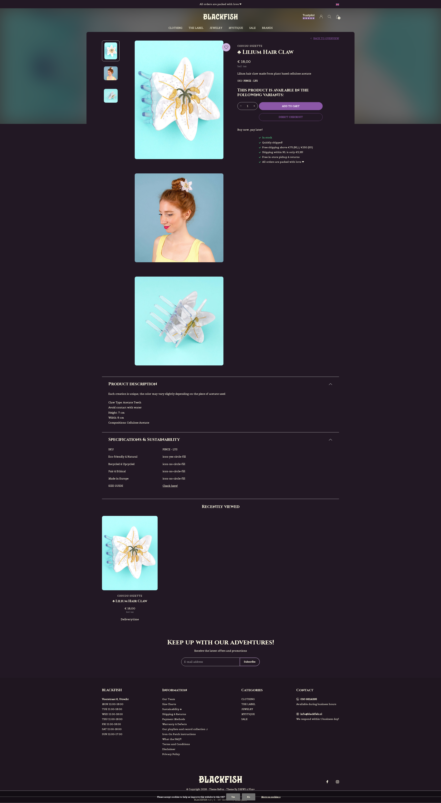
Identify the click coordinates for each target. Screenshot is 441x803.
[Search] (329, 16)
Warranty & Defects (174, 724)
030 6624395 (308, 699)
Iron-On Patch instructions (179, 734)
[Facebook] (327, 781)
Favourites (226, 47)
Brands (267, 28)
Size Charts (169, 704)
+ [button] (254, 106)
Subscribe (249, 661)
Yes (233, 797)
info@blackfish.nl (311, 714)
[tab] (220, 384)
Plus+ (252, 789)
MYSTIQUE (236, 28)
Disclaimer (168, 749)
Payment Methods (173, 719)
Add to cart (291, 106)
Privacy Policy (171, 754)
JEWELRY (216, 28)
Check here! (170, 485)
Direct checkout (291, 117)
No (248, 797)
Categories (252, 690)
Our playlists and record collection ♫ (185, 729)
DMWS (242, 789)
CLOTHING (175, 28)
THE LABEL (196, 28)
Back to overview (326, 38)
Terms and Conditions (176, 744)
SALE (252, 28)
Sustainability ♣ (172, 709)
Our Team (168, 699)
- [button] (240, 106)
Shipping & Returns (174, 714)
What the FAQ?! (172, 739)
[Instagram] (337, 781)
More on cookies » (271, 797)
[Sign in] (321, 16)
